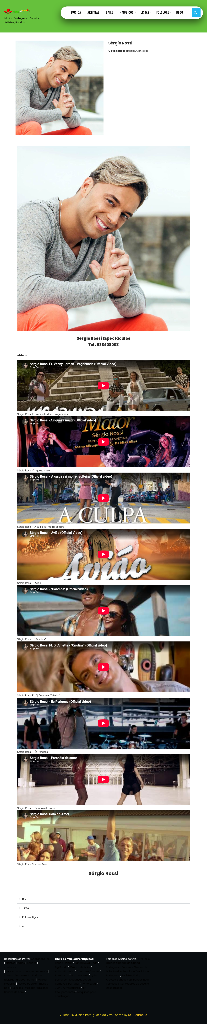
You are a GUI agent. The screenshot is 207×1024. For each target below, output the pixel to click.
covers (8, 975)
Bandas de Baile (14, 992)
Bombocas (62, 975)
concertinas (13, 971)
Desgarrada (22, 975)
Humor (31, 979)
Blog (179, 12)
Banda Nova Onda (86, 963)
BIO (24, 898)
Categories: (116, 51)
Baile (109, 12)
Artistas (93, 12)
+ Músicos (127, 12)
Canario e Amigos (88, 971)
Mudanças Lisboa (80, 979)
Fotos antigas (30, 917)
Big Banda (61, 967)
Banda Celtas (63, 963)
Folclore (162, 12)
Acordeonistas (40, 959)
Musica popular (27, 984)
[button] (103, 899)
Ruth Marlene (79, 975)
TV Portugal (89, 984)
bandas (31, 963)
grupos (20, 979)
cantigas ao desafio (35, 971)
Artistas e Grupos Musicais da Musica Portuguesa (128, 963)
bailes (21, 963)
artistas (10, 963)
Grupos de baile (80, 967)
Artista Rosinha (64, 971)
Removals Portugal (67, 984)
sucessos (17, 988)
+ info (25, 908)
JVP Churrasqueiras (67, 988)
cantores (10, 967)
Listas (145, 12)
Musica (76, 12)
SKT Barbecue (137, 1015)
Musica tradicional (36, 988)
